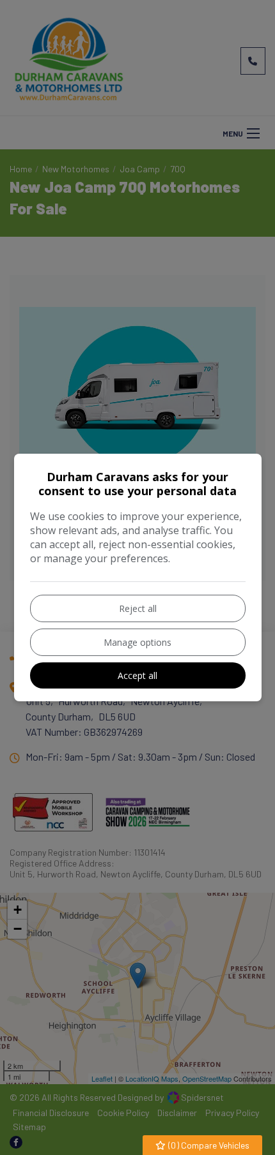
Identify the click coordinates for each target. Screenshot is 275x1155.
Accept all (137, 675)
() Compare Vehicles (207, 1145)
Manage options (137, 642)
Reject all (138, 608)
